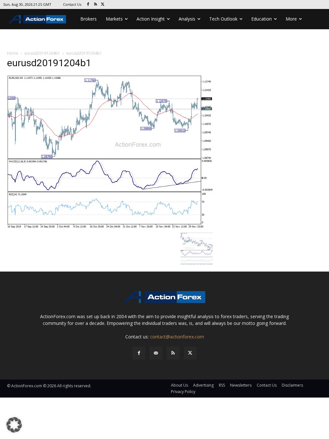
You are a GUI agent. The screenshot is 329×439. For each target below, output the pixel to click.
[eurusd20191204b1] (110, 152)
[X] (103, 4)
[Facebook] (88, 4)
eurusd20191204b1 (42, 53)
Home (12, 53)
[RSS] (95, 4)
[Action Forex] (37, 19)
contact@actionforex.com (177, 337)
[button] (14, 425)
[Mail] (156, 353)
